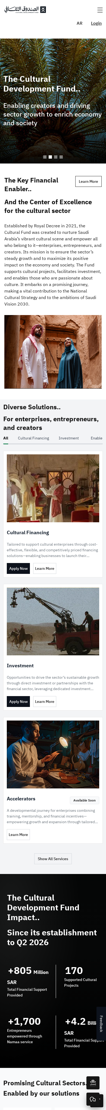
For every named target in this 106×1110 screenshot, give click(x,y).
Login (96, 23)
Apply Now (18, 568)
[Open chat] (92, 1099)
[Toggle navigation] (100, 10)
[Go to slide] (44, 157)
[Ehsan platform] (92, 1082)
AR (79, 23)
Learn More (88, 181)
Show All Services (53, 859)
